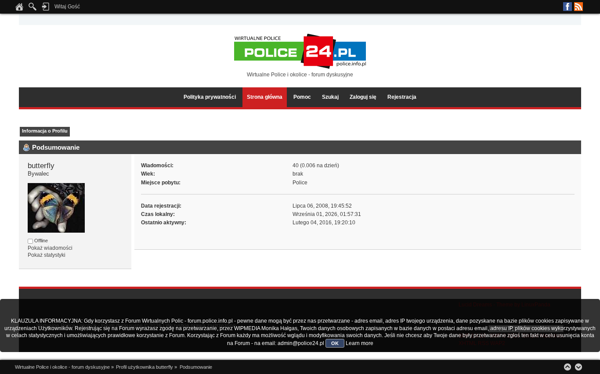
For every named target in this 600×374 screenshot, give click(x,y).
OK (335, 343)
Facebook (567, 6)
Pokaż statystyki (46, 255)
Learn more (359, 343)
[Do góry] (567, 367)
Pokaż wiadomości (50, 248)
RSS (578, 6)
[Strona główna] (19, 9)
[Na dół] (578, 367)
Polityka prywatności (210, 97)
